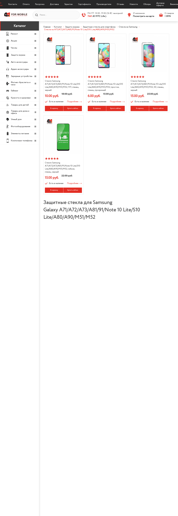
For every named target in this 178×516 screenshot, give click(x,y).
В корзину (54, 108)
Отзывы (120, 4)
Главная (46, 27)
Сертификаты (84, 4)
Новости (134, 4)
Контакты (12, 4)
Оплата (26, 4)
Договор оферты (160, 4)
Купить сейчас (72, 108)
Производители (103, 4)
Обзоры (147, 4)
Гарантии (68, 4)
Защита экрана (72, 27)
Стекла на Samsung (128, 27)
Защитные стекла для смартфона (99, 27)
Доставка (54, 4)
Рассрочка (39, 4)
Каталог (20, 25)
